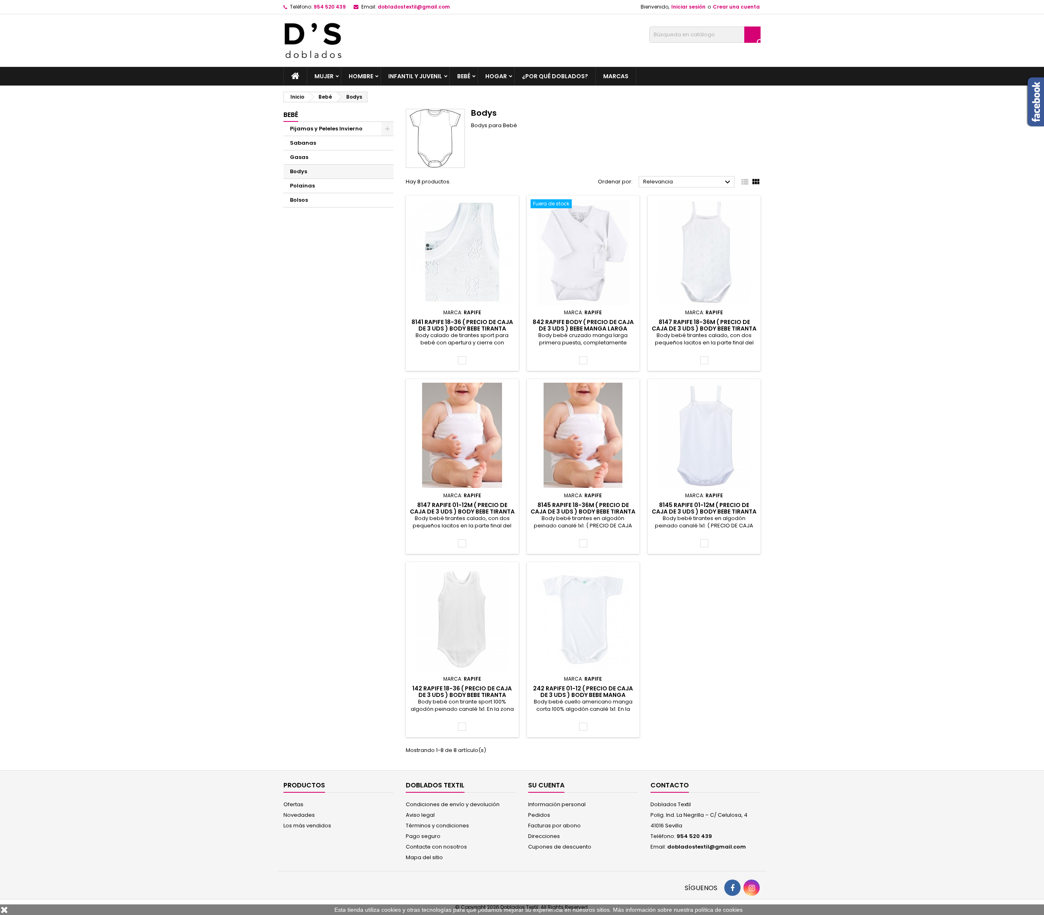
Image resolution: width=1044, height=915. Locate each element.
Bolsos (299, 200)
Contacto (669, 785)
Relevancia (687, 182)
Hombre (361, 76)
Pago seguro (423, 836)
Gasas (299, 157)
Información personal (557, 804)
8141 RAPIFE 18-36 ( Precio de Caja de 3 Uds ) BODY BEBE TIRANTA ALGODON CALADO (462, 328)
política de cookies (719, 909)
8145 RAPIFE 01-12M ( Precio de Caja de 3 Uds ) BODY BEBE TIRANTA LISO (704, 511)
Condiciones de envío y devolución (453, 804)
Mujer (324, 76)
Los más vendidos (307, 825)
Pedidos (539, 815)
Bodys (298, 171)
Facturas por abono (554, 825)
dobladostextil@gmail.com (414, 6)
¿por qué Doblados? (555, 76)
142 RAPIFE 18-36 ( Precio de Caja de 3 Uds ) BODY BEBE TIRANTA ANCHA (462, 695)
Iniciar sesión (688, 6)
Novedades (299, 815)
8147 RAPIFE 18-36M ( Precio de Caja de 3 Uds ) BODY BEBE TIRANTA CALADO (704, 328)
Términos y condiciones (437, 825)
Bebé (463, 76)
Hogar (496, 76)
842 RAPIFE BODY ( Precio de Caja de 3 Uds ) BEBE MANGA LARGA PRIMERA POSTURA (583, 328)
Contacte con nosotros (436, 847)
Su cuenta (546, 785)
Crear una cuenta (736, 6)
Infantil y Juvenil (415, 76)
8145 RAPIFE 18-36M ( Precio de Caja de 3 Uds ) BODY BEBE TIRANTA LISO (583, 511)
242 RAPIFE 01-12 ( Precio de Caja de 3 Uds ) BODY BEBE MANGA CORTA (583, 695)
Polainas (302, 186)
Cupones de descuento (559, 847)
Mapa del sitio (424, 857)
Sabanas (303, 143)
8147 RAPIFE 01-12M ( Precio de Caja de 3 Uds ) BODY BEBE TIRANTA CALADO (462, 511)
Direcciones (544, 836)
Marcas (615, 76)
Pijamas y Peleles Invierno (326, 128)
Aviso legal (420, 815)
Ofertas (293, 804)
